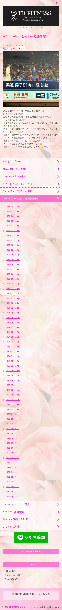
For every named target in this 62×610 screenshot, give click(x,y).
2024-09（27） (13, 318)
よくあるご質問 (11, 526)
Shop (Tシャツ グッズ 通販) (18, 191)
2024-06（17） (13, 332)
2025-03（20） (13, 289)
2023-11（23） (13, 366)
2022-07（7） (12, 443)
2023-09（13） (13, 376)
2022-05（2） (12, 453)
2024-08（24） (13, 322)
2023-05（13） (13, 395)
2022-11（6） (12, 424)
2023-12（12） (13, 361)
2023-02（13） (13, 409)
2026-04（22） (13, 226)
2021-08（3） (12, 496)
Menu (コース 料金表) (14, 169)
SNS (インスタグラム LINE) (17, 184)
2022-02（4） (12, 467)
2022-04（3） (12, 458)
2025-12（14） (13, 245)
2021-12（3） (12, 477)
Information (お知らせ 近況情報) (20, 198)
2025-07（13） (13, 269)
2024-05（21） (13, 337)
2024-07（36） (13, 327)
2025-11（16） (13, 250)
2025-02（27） (13, 293)
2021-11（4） (12, 482)
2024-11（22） (13, 308)
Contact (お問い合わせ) (15, 519)
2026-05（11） (13, 221)
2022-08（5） (12, 438)
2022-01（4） (12, 472)
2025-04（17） (13, 284)
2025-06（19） (13, 274)
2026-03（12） (13, 231)
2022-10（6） (12, 429)
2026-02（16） (13, 235)
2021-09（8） (12, 491)
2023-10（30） (13, 371)
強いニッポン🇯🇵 (12, 48)
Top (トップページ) (13, 161)
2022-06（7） (12, 448)
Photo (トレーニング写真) (17, 504)
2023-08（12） (13, 380)
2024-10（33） (13, 313)
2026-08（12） (13, 206)
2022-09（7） (12, 433)
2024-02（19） (13, 351)
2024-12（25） (13, 303)
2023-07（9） (12, 385)
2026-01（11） (13, 240)
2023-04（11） (13, 400)
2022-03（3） (12, 462)
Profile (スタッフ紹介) (15, 176)
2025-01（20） (13, 298)
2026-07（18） (13, 211)
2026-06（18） (13, 216)
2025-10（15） (13, 255)
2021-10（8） (12, 487)
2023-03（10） (13, 404)
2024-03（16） (13, 347)
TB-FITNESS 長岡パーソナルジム (24, 607)
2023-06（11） (13, 390)
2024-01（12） (13, 356)
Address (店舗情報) (13, 512)
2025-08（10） (13, 264)
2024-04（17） (13, 342)
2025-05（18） (13, 279)
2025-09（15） (13, 260)
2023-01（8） (12, 414)
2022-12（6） (12, 419)
